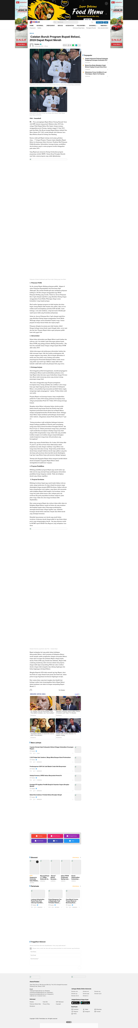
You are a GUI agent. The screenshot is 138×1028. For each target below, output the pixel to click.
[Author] (31, 45)
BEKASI (32, 33)
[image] (78, 749)
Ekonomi (34, 857)
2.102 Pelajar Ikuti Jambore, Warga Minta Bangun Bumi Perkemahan (50, 757)
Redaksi (36, 44)
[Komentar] (68, 45)
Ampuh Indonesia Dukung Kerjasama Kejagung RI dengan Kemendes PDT (96, 59)
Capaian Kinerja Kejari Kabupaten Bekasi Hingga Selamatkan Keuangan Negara (51, 747)
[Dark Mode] (92, 22)
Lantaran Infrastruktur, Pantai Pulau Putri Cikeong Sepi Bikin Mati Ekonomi (37, 901)
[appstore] (75, 1002)
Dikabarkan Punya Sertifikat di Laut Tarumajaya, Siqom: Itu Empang (95, 73)
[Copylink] (76, 45)
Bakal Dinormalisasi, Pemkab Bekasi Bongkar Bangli (46, 795)
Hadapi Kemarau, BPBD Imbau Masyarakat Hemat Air (46, 775)
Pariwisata (35, 886)
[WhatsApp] (73, 45)
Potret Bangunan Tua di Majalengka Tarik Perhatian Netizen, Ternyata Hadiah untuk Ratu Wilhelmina (55, 901)
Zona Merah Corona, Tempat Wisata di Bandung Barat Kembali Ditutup (72, 901)
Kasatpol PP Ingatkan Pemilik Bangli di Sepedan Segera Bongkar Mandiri (49, 785)
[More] (79, 45)
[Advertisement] (83, 112)
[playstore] (85, 1002)
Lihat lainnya (75, 857)
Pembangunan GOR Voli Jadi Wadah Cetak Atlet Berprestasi (48, 766)
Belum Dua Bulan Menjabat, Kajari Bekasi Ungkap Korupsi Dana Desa (96, 66)
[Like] (64, 45)
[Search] (55, 22)
